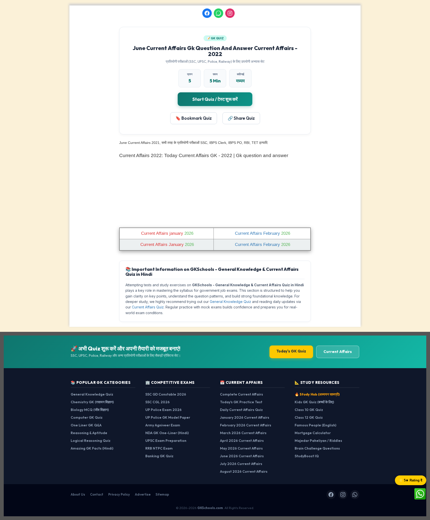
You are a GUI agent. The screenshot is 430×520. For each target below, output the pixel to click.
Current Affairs (337, 351)
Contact (96, 494)
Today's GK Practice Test (241, 402)
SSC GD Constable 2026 (165, 394)
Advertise (143, 494)
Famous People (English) (315, 425)
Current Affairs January (166, 244)
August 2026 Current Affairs (244, 471)
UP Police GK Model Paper (167, 417)
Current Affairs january (166, 233)
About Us (78, 494)
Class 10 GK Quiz (309, 409)
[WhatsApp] (354, 494)
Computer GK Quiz (87, 417)
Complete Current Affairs (241, 394)
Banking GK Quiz (159, 456)
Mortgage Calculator (313, 433)
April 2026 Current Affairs (242, 440)
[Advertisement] (215, 192)
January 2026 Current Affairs (244, 417)
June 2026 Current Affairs (242, 456)
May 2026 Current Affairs (241, 448)
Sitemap (162, 494)
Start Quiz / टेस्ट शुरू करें (215, 99)
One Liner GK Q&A (86, 425)
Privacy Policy (119, 494)
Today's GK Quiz (291, 351)
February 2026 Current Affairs (245, 425)
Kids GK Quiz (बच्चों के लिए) (314, 402)
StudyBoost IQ (307, 456)
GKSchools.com (210, 508)
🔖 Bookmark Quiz (193, 118)
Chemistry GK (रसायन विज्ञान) (92, 402)
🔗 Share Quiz (241, 118)
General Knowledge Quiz (230, 301)
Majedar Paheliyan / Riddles (318, 440)
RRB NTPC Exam (159, 448)
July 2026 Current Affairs (241, 464)
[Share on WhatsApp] (218, 13)
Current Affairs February (262, 233)
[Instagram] (342, 494)
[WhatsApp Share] (420, 493)
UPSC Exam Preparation (165, 440)
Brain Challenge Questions (317, 448)
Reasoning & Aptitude (89, 433)
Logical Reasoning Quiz (90, 440)
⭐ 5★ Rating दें (410, 480)
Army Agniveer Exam (162, 425)
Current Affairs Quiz (148, 307)
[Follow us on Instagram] (230, 13)
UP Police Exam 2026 (163, 409)
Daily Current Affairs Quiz (241, 409)
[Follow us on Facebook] (207, 13)
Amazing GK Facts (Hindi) (92, 448)
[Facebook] (330, 494)
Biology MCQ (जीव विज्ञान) (90, 409)
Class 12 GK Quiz (309, 417)
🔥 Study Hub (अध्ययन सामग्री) (317, 394)
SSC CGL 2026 (157, 402)
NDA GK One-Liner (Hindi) (167, 433)
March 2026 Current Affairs (243, 433)
